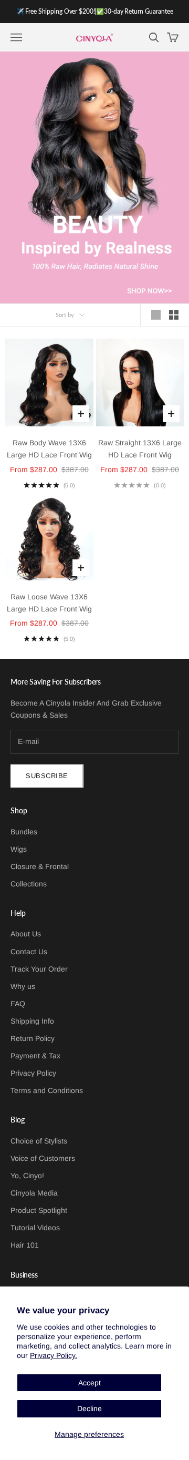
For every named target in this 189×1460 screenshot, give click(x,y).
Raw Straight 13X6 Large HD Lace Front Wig (140, 448)
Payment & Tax (35, 1055)
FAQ (17, 1003)
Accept (89, 1383)
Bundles (23, 832)
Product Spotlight (38, 1210)
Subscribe (47, 776)
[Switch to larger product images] (156, 315)
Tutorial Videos (35, 1227)
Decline (89, 1408)
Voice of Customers (42, 1158)
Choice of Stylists (38, 1141)
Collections (28, 884)
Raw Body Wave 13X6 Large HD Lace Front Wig (49, 448)
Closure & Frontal (39, 866)
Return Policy (32, 1038)
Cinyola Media (34, 1193)
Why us (22, 986)
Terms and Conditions (46, 1090)
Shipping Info (32, 1021)
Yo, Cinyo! (27, 1175)
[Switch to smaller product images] (173, 315)
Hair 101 (24, 1245)
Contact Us (28, 951)
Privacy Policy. (53, 1355)
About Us (25, 934)
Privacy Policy (33, 1073)
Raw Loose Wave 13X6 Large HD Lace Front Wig (49, 603)
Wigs (18, 849)
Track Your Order (39, 969)
